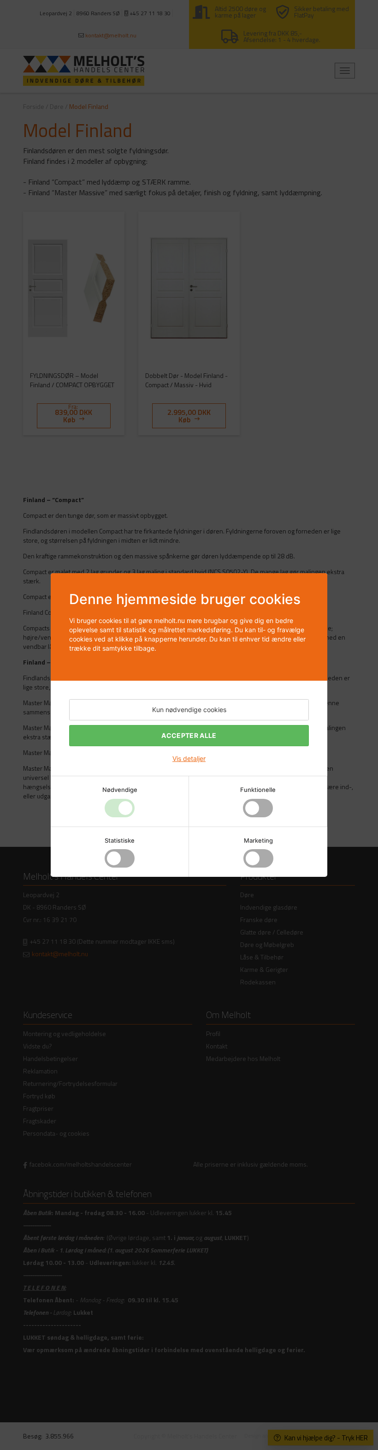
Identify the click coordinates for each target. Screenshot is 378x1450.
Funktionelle (258, 789)
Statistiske (120, 840)
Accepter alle (189, 735)
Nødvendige (119, 789)
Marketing (258, 840)
